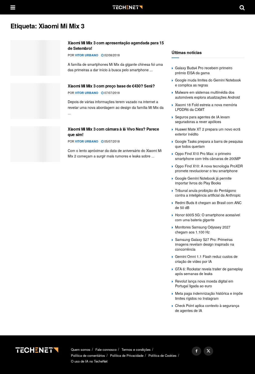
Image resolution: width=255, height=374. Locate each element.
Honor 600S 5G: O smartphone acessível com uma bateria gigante (207, 217)
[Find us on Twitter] (208, 351)
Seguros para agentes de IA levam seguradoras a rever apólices (202, 119)
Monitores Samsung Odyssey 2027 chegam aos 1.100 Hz (202, 229)
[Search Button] (242, 7)
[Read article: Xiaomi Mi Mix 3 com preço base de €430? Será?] (35, 101)
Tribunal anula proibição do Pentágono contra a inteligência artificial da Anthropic (208, 193)
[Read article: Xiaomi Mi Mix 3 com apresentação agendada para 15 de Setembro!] (35, 58)
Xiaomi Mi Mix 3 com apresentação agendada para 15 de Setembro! (116, 45)
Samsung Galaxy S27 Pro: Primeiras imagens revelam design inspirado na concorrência (204, 244)
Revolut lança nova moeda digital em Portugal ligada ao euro (204, 284)
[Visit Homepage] (127, 7)
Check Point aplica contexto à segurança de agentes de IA (207, 308)
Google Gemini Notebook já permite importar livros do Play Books (203, 181)
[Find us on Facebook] (196, 351)
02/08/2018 (112, 55)
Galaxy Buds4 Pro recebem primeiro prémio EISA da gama (203, 70)
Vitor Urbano (86, 55)
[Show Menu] (12, 7)
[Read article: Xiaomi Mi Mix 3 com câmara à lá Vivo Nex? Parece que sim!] (35, 144)
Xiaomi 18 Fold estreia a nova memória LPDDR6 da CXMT (206, 107)
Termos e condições (136, 349)
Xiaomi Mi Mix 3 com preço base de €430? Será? (111, 86)
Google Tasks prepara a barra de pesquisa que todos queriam (209, 144)
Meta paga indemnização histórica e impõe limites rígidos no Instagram (209, 296)
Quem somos (80, 349)
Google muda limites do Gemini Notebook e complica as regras (208, 82)
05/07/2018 (112, 141)
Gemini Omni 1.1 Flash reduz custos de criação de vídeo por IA (206, 259)
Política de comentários (88, 355)
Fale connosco (106, 349)
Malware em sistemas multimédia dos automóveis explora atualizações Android (207, 95)
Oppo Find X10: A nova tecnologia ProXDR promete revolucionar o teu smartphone (209, 168)
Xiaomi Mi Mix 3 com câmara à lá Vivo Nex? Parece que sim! (113, 131)
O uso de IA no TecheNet (89, 361)
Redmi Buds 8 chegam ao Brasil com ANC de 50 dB (208, 205)
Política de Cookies (162, 355)
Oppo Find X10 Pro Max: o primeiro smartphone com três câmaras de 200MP (208, 156)
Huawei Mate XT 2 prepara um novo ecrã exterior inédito (207, 132)
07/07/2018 (112, 92)
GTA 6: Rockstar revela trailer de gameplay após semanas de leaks (209, 271)
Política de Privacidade (126, 355)
